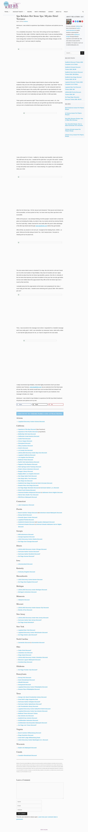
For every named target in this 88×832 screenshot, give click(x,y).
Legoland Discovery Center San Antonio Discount (32, 711)
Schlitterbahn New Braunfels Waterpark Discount (32, 723)
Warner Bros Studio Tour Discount (28, 495)
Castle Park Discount (24, 438)
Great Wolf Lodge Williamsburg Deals (29, 737)
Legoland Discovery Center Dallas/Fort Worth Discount (34, 708)
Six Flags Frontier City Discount (27, 669)
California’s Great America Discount (28, 436)
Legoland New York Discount (26, 630)
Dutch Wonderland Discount (26, 680)
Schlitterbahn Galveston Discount (28, 720)
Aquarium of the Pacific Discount (28, 431)
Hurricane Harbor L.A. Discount (49, 487)
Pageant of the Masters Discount (27, 464)
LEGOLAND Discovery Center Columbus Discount (33, 657)
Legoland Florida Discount (26, 519)
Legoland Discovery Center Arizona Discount (31, 421)
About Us (58, 11)
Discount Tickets (18, 11)
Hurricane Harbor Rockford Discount (29, 554)
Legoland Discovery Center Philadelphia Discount (32, 687)
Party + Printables (40, 11)
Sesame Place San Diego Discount (28, 485)
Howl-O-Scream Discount (44, 483)
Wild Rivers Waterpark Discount (27, 497)
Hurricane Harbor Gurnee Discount (28, 551)
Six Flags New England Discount (27, 582)
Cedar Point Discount (24, 650)
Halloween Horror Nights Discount (52, 492)
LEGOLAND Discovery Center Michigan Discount (32, 589)
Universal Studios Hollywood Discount (29, 492)
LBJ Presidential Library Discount (28, 706)
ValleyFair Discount (24, 600)
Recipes (29, 11)
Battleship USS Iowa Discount (27, 434)
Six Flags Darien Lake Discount (27, 635)
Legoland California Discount (26, 455)
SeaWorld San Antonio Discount (27, 718)
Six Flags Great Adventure (26, 622)
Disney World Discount (25, 515)
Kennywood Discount (24, 684)
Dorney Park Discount (24, 677)
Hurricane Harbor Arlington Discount (29, 701)
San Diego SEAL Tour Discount (27, 478)
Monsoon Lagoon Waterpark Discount (29, 659)
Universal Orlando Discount (26, 524)
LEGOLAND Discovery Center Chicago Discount (32, 549)
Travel (6, 11)
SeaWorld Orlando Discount (26, 522)
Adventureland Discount (25, 564)
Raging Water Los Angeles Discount (28, 473)
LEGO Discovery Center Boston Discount (30, 579)
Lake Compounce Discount (26, 505)
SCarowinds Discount (38, 642)
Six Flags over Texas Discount (27, 725)
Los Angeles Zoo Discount (26, 457)
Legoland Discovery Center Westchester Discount (33, 632)
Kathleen (78, 26)
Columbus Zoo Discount (25, 652)
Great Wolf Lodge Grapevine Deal (28, 699)
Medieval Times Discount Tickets (28, 713)
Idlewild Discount (23, 682)
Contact (50, 11)
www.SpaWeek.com (41, 226)
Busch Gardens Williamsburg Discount (29, 733)
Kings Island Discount (24, 655)
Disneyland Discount (24, 443)
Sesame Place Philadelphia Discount (29, 689)
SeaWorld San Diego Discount (27, 483)
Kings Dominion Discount (25, 735)
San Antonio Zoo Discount (26, 715)
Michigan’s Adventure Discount (27, 592)
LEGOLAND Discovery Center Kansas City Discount (33, 607)
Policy (66, 11)
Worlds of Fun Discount (25, 610)
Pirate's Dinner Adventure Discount (28, 469)
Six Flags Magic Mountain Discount (28, 487)
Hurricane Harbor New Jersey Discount (29, 620)
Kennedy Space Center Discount (27, 517)
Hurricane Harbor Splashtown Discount (29, 704)
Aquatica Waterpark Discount (46, 522)
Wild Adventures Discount (25, 534)
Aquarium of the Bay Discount (27, 429)
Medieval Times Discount (25, 459)
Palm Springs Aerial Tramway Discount (29, 466)
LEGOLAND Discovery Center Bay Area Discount (32, 452)
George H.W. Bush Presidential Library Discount (32, 697)
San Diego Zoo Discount (25, 480)
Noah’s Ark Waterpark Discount (27, 747)
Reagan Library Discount (25, 471)
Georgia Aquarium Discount (26, 537)
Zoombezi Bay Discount (25, 662)
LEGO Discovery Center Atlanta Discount (30, 539)
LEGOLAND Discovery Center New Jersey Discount (33, 617)
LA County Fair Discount (25, 450)
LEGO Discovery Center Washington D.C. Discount (33, 740)
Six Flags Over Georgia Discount (27, 541)
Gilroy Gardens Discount (25, 445)
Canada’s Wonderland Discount (27, 755)
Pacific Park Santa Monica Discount (28, 462)
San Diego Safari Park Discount (27, 476)
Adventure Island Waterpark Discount (51, 512)
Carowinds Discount (24, 642)
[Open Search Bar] (83, 11)
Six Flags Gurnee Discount (26, 556)
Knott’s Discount (23, 448)
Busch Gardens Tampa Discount (27, 512)
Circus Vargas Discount (25, 441)
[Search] (82, 53)
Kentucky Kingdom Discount (26, 572)
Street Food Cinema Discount (26, 490)
